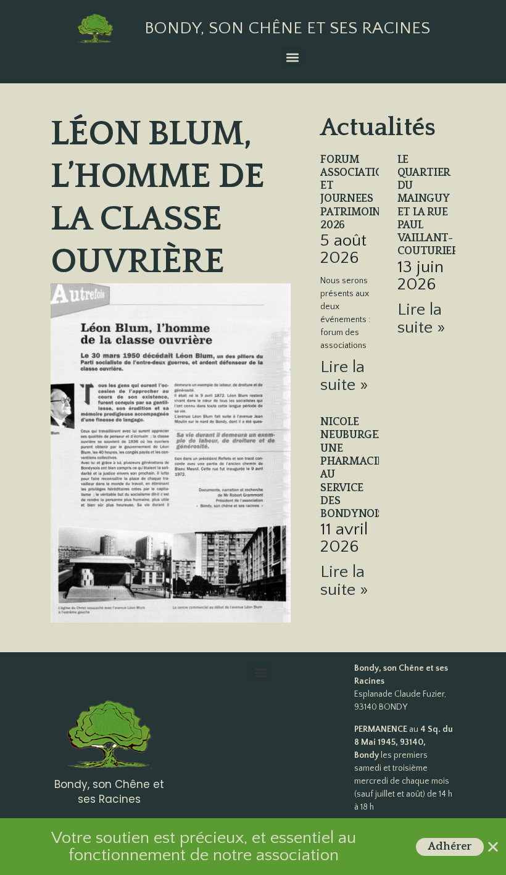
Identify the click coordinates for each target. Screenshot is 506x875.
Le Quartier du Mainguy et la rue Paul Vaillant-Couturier (428, 206)
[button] (292, 57)
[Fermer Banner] (493, 846)
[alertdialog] (253, 846)
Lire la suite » (344, 375)
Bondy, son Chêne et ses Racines (287, 28)
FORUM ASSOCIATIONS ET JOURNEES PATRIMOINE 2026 (358, 192)
